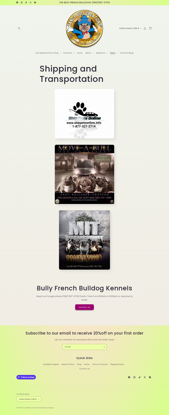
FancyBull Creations (30, 408)
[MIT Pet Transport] (84, 270)
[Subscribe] (104, 347)
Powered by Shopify (46, 408)
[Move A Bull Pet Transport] (84, 204)
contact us (84, 307)
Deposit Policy (67, 364)
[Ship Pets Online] (84, 139)
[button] (19, 28)
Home (86, 364)
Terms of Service (100, 364)
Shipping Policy (117, 364)
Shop (79, 364)
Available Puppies (51, 364)
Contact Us (84, 369)
